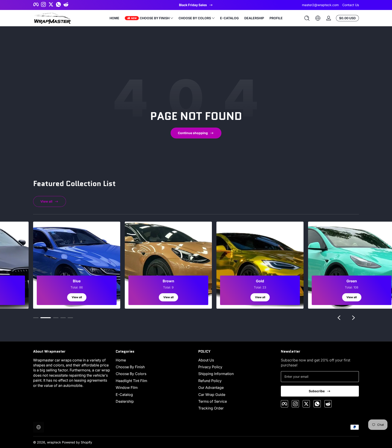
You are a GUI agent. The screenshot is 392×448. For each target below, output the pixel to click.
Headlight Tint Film (131, 380)
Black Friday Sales (193, 5)
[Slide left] (338, 317)
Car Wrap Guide (211, 394)
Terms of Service (212, 401)
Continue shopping (193, 133)
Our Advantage (211, 387)
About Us (206, 360)
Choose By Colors (131, 373)
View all (46, 201)
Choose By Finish (130, 367)
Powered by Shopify (77, 442)
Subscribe (317, 391)
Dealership (125, 401)
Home (121, 360)
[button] (306, 18)
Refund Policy (210, 380)
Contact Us (350, 5)
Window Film (127, 387)
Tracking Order (211, 408)
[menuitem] (155, 360)
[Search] (307, 18)
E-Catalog (124, 394)
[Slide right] (353, 317)
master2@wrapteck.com (320, 5)
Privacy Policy (210, 367)
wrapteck (54, 442)
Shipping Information (216, 373)
